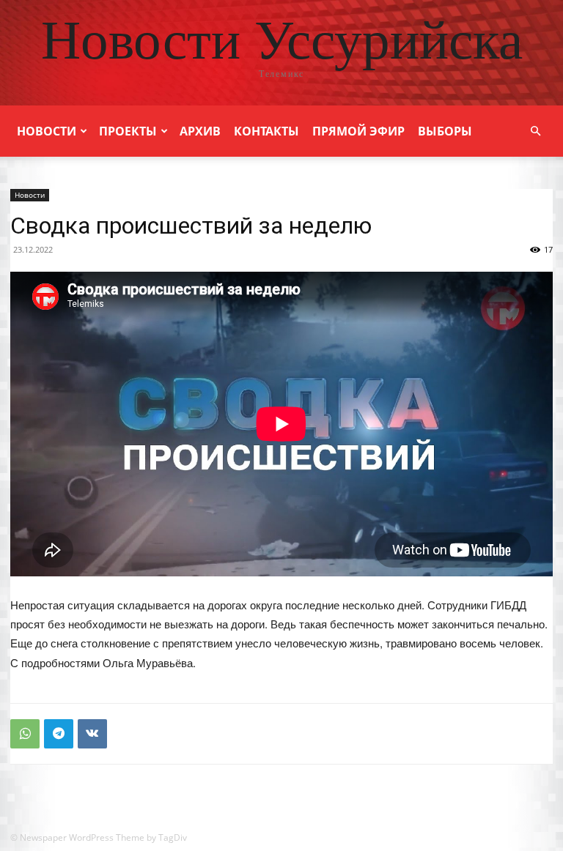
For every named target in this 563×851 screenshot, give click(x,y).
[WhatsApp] (25, 733)
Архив (200, 131)
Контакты (266, 131)
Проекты (128, 131)
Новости (46, 131)
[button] (535, 131)
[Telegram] (58, 733)
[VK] (92, 733)
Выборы (445, 131)
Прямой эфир (358, 131)
